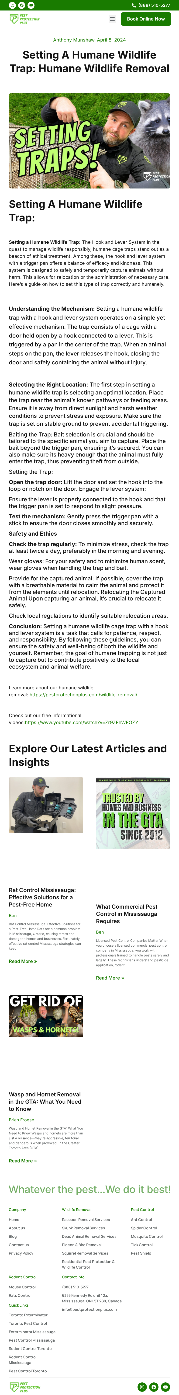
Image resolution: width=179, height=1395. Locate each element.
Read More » (23, 961)
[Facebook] (21, 5)
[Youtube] (31, 5)
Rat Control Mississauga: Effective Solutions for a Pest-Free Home (42, 897)
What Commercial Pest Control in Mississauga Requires (126, 913)
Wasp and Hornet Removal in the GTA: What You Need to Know (45, 1101)
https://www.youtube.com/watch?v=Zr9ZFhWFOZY (81, 722)
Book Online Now (146, 19)
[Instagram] (12, 5)
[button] (112, 19)
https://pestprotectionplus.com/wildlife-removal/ (83, 695)
